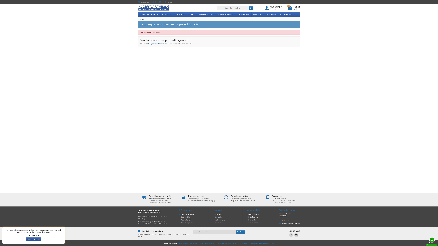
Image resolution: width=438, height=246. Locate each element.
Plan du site (252, 220)
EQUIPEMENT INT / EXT (225, 14)
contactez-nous (166, 44)
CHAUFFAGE (179, 14)
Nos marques (219, 223)
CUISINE (191, 14)
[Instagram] (296, 235)
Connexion (274, 9)
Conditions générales (187, 223)
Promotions (218, 214)
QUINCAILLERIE (244, 14)
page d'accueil (154, 44)
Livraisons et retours (187, 214)
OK (251, 8)
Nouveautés (218, 217)
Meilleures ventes (220, 220)
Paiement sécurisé (186, 220)
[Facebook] (291, 235)
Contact (169, 2)
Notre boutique (253, 217)
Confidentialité (185, 217)
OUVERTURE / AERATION (149, 14)
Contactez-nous (253, 223)
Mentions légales (253, 214)
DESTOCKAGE (271, 14)
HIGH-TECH (166, 14)
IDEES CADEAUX (286, 14)
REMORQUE (257, 14)
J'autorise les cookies (33, 239)
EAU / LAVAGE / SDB (205, 14)
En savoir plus (34, 235)
